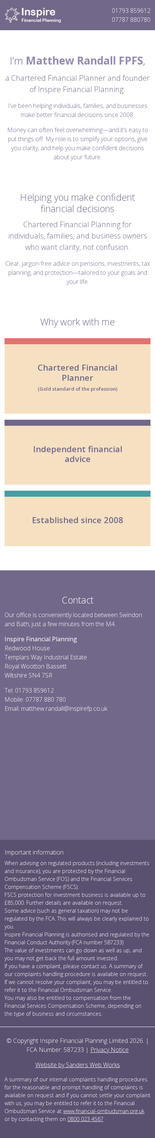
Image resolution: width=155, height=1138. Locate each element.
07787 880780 (131, 19)
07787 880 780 (46, 699)
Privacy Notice (109, 1050)
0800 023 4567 (85, 1119)
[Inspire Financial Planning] (33, 14)
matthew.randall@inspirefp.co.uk (64, 708)
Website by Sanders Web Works (77, 1065)
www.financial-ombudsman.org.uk (103, 1111)
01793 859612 (131, 10)
